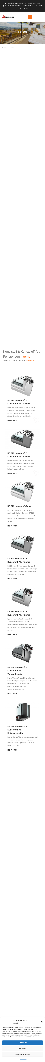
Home (4, 48)
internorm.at (30, 360)
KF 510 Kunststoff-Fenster (20, 506)
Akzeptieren (22, 1043)
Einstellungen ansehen (22, 1054)
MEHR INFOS (12, 420)
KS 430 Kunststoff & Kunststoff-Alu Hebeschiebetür (17, 729)
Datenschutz (23, 1059)
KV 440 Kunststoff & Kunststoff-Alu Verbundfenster (17, 670)
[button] (42, 1022)
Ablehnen (22, 1048)
